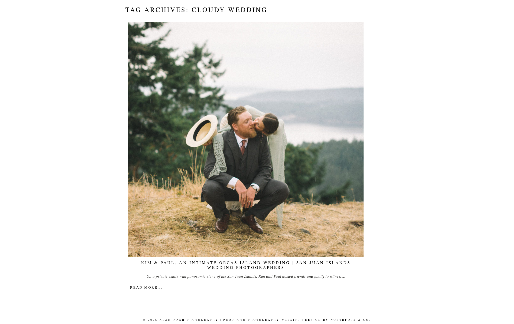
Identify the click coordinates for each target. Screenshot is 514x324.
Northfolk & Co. (351, 320)
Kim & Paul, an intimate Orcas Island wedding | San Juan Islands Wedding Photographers (246, 265)
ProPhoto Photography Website (261, 320)
